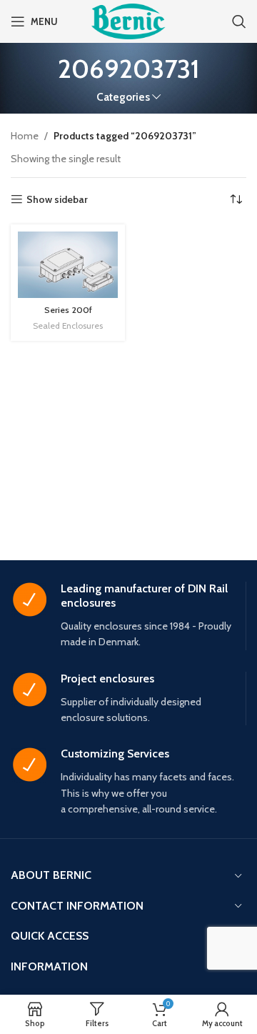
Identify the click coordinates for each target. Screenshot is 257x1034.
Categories (123, 96)
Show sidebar (57, 200)
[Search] (239, 21)
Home (25, 135)
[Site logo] (128, 20)
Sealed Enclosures (68, 325)
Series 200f (68, 309)
